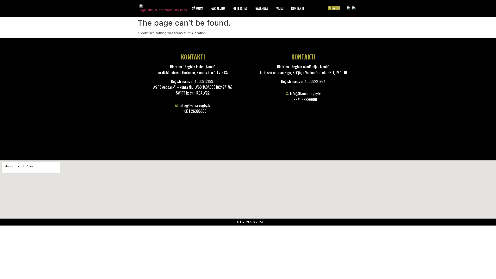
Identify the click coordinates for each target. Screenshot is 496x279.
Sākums (197, 8)
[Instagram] (338, 8)
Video (279, 8)
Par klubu (218, 8)
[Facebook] (330, 8)
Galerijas (262, 8)
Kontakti (297, 8)
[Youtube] (334, 8)
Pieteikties (240, 8)
